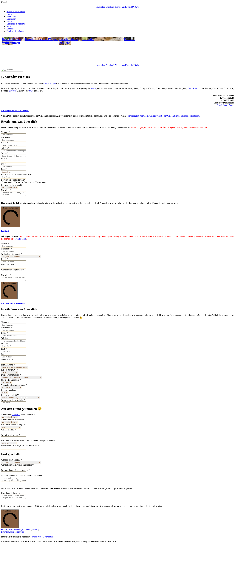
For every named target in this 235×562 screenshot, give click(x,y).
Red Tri (19, 182)
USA (31, 91)
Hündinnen (11, 16)
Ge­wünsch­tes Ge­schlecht (12, 419)
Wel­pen (53, 84)
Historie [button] (35, 529)
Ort (3, 164)
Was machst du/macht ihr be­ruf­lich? (17, 174)
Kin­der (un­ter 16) (9, 370)
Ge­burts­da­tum (8, 359)
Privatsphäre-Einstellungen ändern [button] (15, 529)
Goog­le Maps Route (225, 105)
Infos (9, 26)
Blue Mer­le (42, 182)
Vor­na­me (5, 132)
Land (4, 169)
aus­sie (93, 88)
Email (4, 142)
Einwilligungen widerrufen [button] (12, 532)
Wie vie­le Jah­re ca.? (10, 435)
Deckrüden (11, 19)
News (9, 14)
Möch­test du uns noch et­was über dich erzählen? (22, 475)
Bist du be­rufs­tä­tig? (10, 395)
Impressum (36, 537)
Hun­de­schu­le (20, 239)
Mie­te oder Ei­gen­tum (11, 380)
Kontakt (10, 29)
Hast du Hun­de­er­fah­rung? (13, 425)
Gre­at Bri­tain (193, 88)
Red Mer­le (8, 182)
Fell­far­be (16, 414)
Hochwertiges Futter (15, 31)
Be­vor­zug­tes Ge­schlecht (12, 185)
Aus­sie (46, 84)
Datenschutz (48, 537)
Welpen (10, 21)
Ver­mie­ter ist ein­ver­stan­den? (14, 385)
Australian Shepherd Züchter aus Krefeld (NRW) (117, 7)
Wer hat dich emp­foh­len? (12, 270)
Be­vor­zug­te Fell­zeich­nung (13, 180)
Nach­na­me (6, 137)
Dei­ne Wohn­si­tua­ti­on (11, 375)
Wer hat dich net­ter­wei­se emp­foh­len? (17, 465)
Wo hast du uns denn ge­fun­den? (15, 470)
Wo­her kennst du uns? (11, 254)
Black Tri (30, 182)
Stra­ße (4, 153)
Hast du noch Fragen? (10, 493)
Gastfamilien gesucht (15, 24)
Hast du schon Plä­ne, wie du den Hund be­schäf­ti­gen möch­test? (29, 440)
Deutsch (9, 70)
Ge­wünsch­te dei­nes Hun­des (18, 414)
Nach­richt (6, 190)
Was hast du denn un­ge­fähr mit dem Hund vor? (22, 445)
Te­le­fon (5, 148)
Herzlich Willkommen (16, 11)
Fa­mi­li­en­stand (8, 365)
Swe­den (12, 91)
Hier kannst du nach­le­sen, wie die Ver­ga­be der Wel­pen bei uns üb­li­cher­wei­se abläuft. (163, 116)
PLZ (4, 158)
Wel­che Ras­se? (8, 430)
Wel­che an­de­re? (8, 264)
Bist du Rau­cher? (9, 390)
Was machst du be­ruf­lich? (13, 400)
